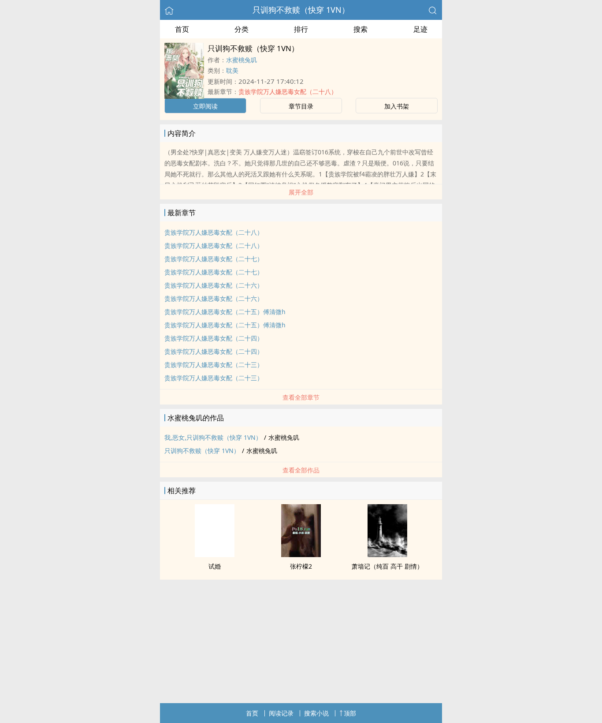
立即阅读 (205, 106)
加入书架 (396, 106)
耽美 (232, 70)
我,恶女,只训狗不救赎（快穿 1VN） (213, 437)
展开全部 (301, 192)
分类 (241, 29)
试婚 (214, 566)
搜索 (360, 29)
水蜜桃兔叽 (241, 60)
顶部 (350, 713)
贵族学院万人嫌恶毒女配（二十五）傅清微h (225, 311)
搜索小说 (316, 713)
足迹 (420, 29)
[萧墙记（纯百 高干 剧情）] (387, 554)
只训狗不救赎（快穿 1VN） (301, 9)
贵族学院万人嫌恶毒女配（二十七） (213, 259)
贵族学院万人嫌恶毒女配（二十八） (287, 91)
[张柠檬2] (301, 554)
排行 (301, 29)
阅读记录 (281, 713)
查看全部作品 (301, 470)
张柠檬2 (301, 566)
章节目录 (301, 106)
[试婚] (214, 554)
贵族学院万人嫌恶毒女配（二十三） (213, 364)
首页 (182, 29)
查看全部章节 (301, 397)
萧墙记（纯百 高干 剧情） (387, 566)
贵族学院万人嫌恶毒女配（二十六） (213, 285)
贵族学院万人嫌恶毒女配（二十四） (213, 338)
